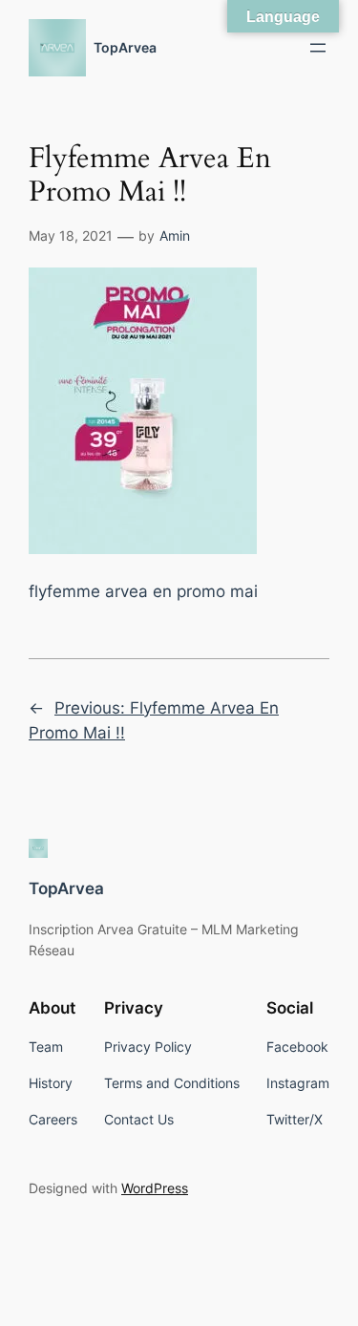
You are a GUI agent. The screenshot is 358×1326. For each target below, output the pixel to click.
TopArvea (125, 47)
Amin (174, 235)
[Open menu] (317, 47)
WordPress (154, 1188)
